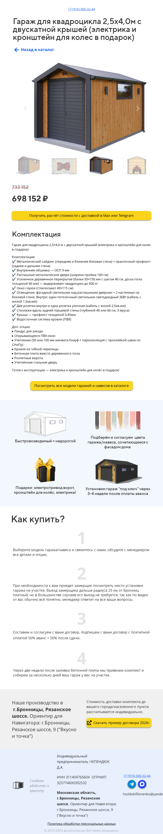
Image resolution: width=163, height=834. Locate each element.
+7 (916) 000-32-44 (81, 9)
